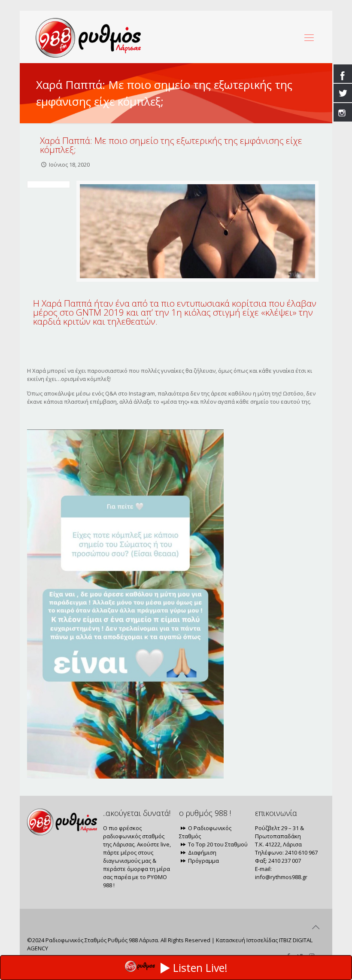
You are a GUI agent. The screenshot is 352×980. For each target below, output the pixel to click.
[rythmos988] (88, 37)
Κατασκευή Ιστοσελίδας (247, 940)
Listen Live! (200, 967)
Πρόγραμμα (203, 860)
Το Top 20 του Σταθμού (217, 844)
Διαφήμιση (201, 852)
